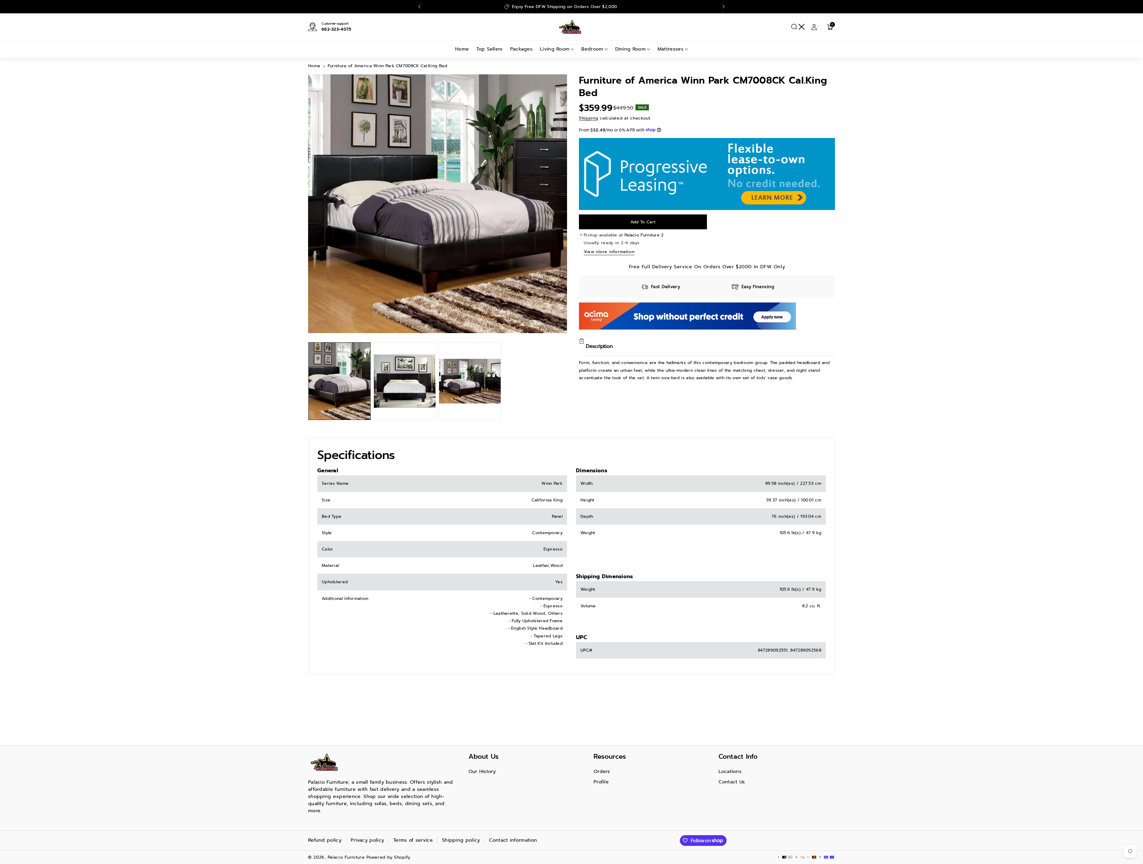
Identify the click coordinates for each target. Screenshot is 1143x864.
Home (314, 66)
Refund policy (324, 840)
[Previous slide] (419, 6)
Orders (602, 771)
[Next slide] (723, 6)
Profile (601, 781)
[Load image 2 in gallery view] (405, 381)
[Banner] (707, 173)
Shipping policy (461, 840)
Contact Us (732, 781)
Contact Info (738, 756)
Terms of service (413, 840)
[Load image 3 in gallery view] (470, 381)
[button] (798, 27)
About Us (484, 756)
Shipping (588, 118)
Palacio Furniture (346, 857)
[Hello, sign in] (814, 26)
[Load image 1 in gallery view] (339, 381)
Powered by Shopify (388, 857)
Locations (730, 771)
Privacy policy (367, 840)
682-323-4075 (336, 29)
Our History (482, 771)
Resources (610, 756)
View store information (609, 251)
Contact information (513, 840)
